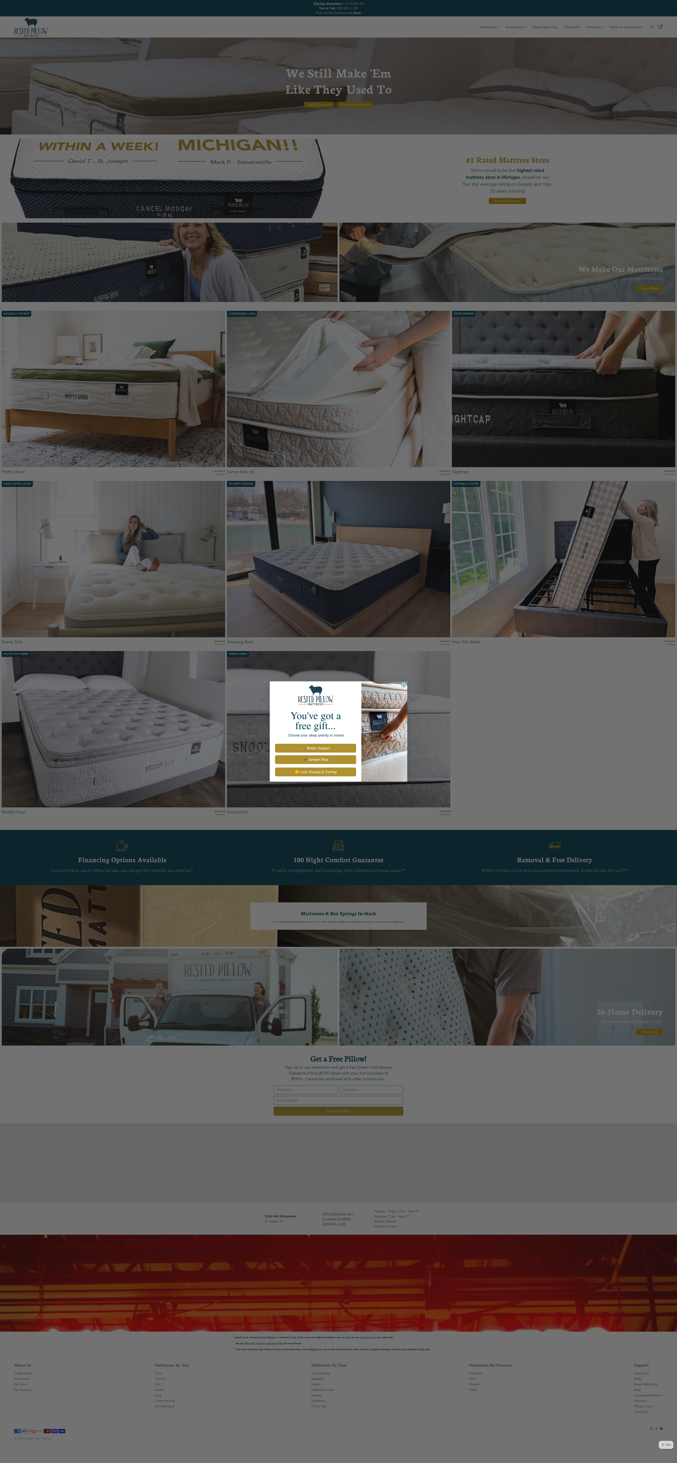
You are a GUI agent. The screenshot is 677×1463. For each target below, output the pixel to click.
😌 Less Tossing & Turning (316, 772)
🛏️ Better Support (315, 748)
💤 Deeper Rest (315, 760)
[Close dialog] (403, 685)
